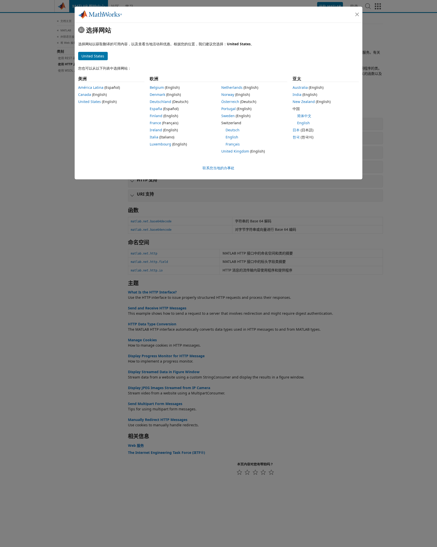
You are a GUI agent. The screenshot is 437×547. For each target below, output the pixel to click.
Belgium (157, 87)
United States (89, 101)
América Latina (90, 87)
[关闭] (357, 14)
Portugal (228, 108)
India (297, 94)
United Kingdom (235, 151)
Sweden (228, 115)
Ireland (156, 130)
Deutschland (160, 101)
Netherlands (232, 87)
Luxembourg (160, 144)
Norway (227, 94)
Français (233, 144)
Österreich (230, 101)
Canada (84, 94)
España (156, 108)
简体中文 (304, 115)
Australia (300, 87)
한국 (296, 137)
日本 (296, 130)
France (155, 122)
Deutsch (232, 130)
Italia (154, 137)
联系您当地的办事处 (218, 167)
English (232, 137)
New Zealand (304, 101)
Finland (156, 115)
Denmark (157, 94)
